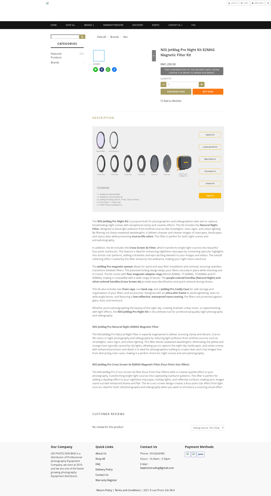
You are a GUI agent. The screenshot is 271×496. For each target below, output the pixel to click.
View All (101, 37)
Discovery (137, 25)
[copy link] (114, 69)
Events (155, 25)
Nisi (125, 37)
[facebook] (101, 69)
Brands (88, 25)
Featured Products (56, 55)
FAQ (193, 25)
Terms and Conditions (128, 490)
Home (53, 25)
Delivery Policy (104, 469)
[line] (95, 69)
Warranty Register (113, 25)
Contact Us (174, 25)
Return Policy (104, 490)
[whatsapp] (108, 69)
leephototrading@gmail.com (157, 468)
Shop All (70, 25)
